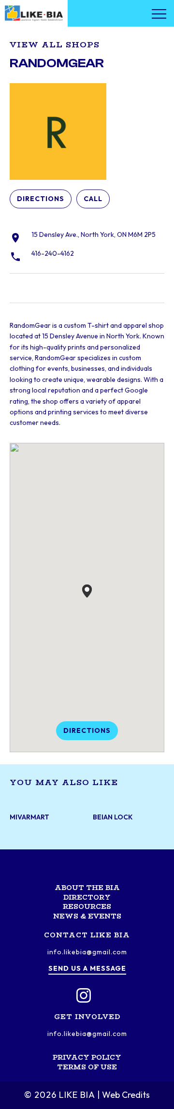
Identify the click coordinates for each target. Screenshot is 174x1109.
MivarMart (29, 817)
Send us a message (87, 968)
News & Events (87, 916)
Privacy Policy (87, 1057)
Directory (87, 897)
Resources (87, 906)
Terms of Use (87, 1067)
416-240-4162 (52, 253)
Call (93, 198)
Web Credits (126, 1094)
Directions (40, 198)
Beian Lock (113, 817)
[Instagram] (83, 995)
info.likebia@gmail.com (87, 952)
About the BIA (87, 887)
